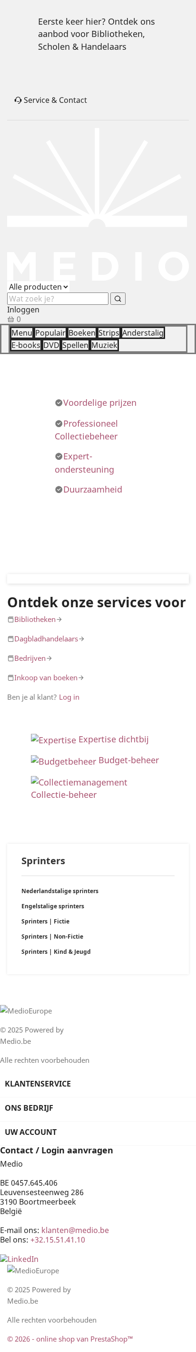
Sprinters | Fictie (45, 921)
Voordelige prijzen (100, 402)
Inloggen (23, 309)
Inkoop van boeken (46, 677)
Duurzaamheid (92, 489)
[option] (98, 579)
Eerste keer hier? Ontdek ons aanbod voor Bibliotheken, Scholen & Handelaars (96, 34)
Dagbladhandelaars (46, 638)
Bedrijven (30, 658)
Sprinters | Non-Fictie (52, 936)
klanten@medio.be (75, 1230)
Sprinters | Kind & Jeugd (56, 952)
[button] (20, 579)
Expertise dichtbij (112, 739)
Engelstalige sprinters (52, 906)
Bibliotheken (35, 619)
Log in (69, 697)
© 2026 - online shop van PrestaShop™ (70, 1338)
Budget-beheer (128, 760)
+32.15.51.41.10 (57, 1239)
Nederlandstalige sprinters (59, 891)
